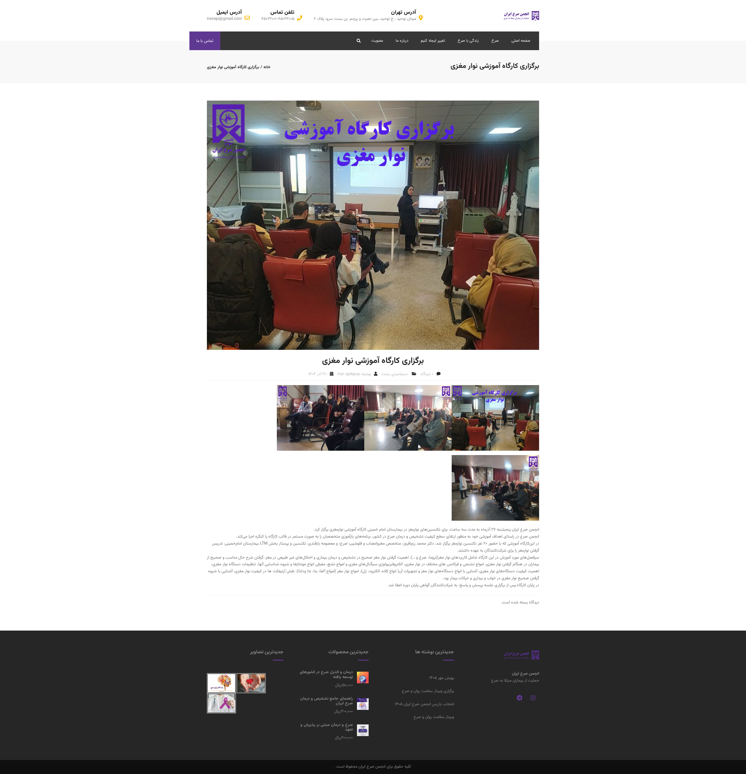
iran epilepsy (348, 374)
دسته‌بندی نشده (394, 374)
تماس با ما (204, 41)
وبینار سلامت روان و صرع (434, 717)
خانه (267, 67)
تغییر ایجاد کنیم (433, 41)
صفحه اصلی (520, 41)
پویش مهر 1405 (441, 678)
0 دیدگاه (427, 374)
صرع (495, 41)
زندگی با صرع (468, 41)
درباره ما (402, 41)
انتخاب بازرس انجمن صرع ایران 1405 (424, 704)
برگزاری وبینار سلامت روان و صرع (428, 691)
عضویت (377, 41)
